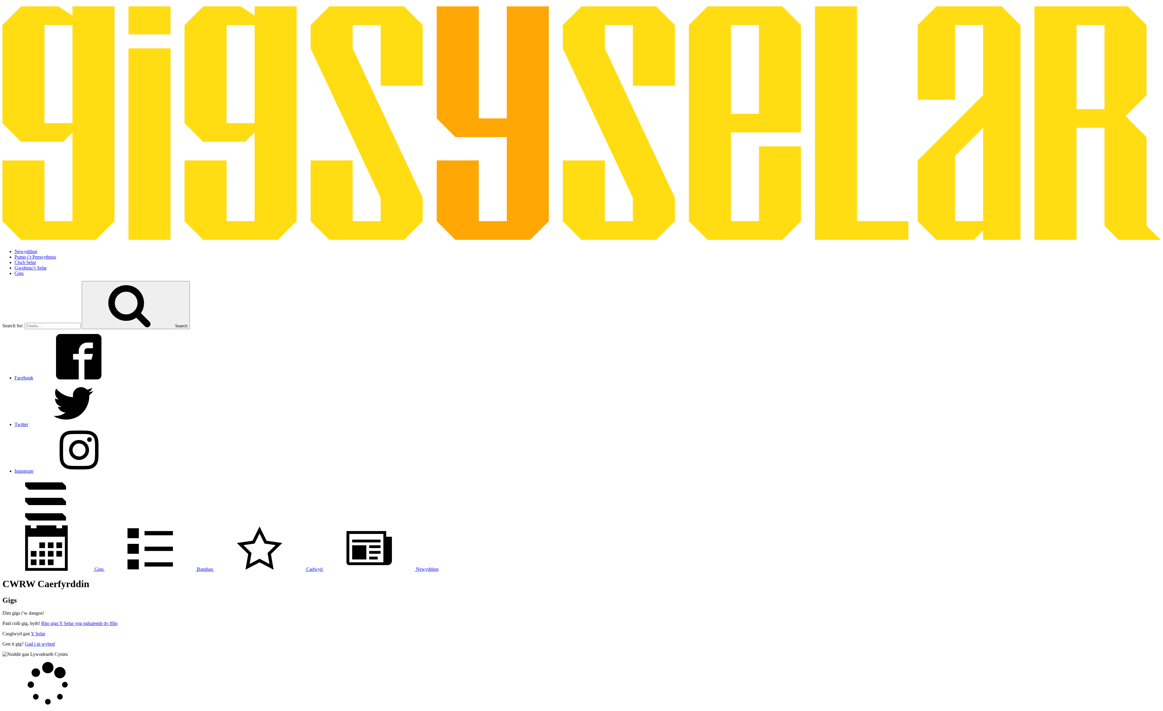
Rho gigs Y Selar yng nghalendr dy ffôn (79, 623)
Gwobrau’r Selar (31, 267)
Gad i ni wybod (40, 644)
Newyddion (26, 251)
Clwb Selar (25, 262)
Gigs (19, 273)
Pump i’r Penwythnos (35, 257)
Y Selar (38, 633)
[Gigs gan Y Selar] (581, 236)
